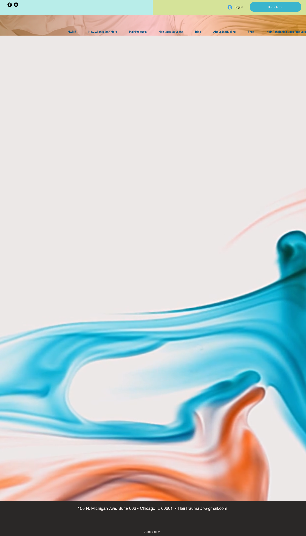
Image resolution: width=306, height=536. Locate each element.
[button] (275, 7)
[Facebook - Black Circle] (9, 4)
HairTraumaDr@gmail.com (202, 508)
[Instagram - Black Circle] (16, 4)
